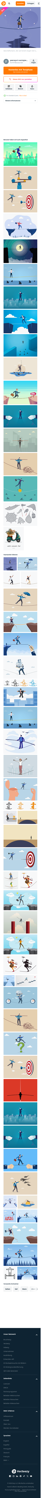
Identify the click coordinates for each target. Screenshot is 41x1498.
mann (24, 1412)
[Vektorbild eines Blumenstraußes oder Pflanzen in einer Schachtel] (13, 537)
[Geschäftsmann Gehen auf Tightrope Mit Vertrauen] (20, 152)
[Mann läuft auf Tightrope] (20, 391)
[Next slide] (32, 1412)
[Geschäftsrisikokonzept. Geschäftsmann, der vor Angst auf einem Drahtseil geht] (20, 273)
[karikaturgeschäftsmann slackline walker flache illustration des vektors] (20, 779)
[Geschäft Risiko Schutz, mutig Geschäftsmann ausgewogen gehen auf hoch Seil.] (13, 576)
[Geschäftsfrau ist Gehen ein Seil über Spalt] (20, 1014)
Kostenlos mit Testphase (21, 70)
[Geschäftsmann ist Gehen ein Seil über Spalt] (20, 970)
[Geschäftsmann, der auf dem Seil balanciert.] (10, 1284)
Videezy (6, 1471)
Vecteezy (6, 1467)
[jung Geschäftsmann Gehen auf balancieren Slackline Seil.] (11, 592)
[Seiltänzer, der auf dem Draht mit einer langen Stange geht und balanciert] (20, 1172)
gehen (7, 1412)
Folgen (33, 63)
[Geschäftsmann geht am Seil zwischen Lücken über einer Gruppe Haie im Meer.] (20, 344)
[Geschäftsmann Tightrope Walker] (20, 320)
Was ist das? (23, 95)
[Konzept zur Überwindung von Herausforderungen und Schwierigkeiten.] (14, 1062)
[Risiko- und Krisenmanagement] (20, 462)
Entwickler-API (8, 1482)
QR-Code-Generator (10, 1494)
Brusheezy (7, 1463)
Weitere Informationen (12, 99)
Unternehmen (8, 1475)
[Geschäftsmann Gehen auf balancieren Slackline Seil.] (11, 609)
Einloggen (30, 3)
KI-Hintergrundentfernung (13, 1490)
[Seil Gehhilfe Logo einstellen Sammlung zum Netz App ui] (16, 720)
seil (16, 1412)
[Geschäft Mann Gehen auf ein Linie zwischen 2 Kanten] (20, 733)
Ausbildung (7, 1479)
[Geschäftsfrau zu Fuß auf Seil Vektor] (20, 438)
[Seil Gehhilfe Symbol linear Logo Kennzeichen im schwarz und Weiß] (6, 712)
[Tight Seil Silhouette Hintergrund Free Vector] (20, 249)
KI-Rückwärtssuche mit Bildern (14, 1486)
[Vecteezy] (3, 3)
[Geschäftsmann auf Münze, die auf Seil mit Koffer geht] (20, 487)
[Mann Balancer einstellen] (10, 932)
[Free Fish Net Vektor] (20, 512)
